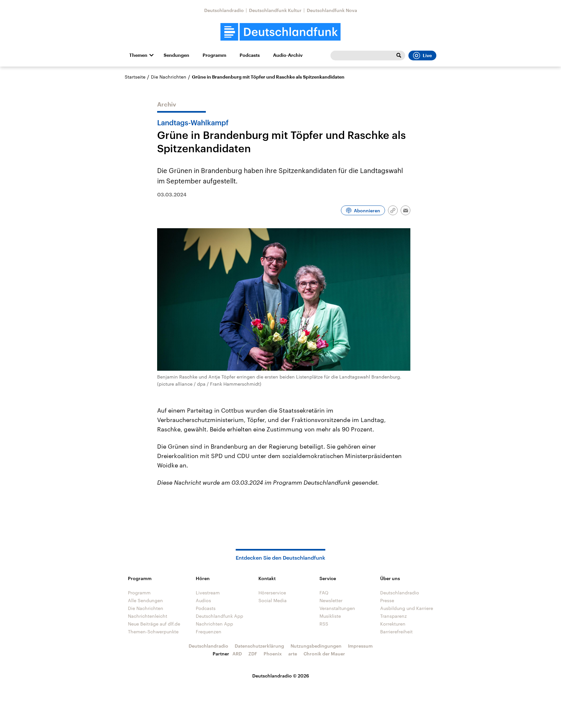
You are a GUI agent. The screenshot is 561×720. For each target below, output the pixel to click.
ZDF (252, 653)
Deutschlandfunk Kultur (275, 10)
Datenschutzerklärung (259, 646)
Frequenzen (208, 631)
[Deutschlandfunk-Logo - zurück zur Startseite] (280, 32)
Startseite (135, 77)
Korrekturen (392, 624)
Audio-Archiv (288, 55)
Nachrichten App (214, 624)
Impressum (360, 646)
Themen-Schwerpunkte (153, 631)
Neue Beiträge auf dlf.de (154, 624)
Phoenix (273, 653)
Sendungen (176, 55)
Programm (214, 55)
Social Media (272, 600)
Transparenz (393, 616)
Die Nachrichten (168, 77)
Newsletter (331, 600)
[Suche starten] (399, 55)
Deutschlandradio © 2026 (280, 675)
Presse (387, 600)
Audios (203, 600)
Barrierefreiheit (396, 631)
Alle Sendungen (145, 600)
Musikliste (330, 616)
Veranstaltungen (337, 608)
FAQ (324, 592)
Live (427, 55)
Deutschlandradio (224, 10)
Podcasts (250, 55)
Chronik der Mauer (324, 653)
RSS (323, 624)
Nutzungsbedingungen (316, 646)
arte (292, 653)
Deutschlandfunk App (219, 616)
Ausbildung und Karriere (406, 608)
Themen (138, 55)
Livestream (208, 592)
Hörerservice (272, 592)
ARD (237, 653)
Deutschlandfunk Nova (332, 10)
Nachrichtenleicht (147, 616)
